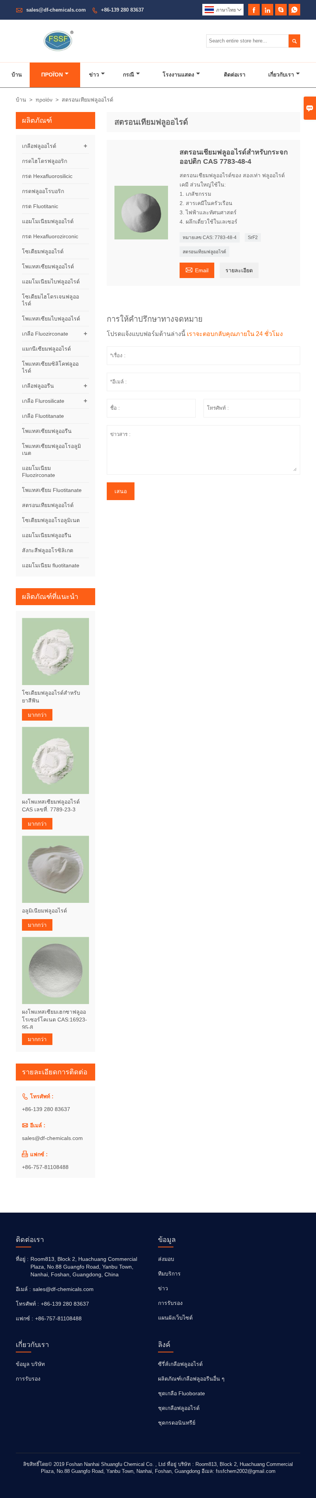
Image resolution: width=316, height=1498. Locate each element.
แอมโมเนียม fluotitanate (50, 565)
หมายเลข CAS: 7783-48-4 (210, 237)
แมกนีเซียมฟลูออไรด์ (46, 349)
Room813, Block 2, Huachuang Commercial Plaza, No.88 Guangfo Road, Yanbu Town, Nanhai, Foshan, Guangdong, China (83, 1266)
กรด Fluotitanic (40, 206)
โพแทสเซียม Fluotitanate (52, 490)
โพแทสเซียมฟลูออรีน (47, 431)
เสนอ (120, 491)
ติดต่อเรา (234, 74)
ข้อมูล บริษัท (30, 1364)
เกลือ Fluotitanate (43, 416)
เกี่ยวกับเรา (281, 74)
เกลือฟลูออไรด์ (39, 146)
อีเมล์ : (23, 1289)
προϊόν (52, 74)
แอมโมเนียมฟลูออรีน (46, 535)
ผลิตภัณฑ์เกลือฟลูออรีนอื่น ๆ (191, 1379)
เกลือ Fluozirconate (45, 334)
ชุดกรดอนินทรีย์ (176, 1423)
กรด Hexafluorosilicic (47, 176)
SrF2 (253, 237)
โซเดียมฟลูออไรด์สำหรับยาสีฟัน (51, 697)
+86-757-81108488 (45, 1167)
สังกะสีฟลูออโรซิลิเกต (47, 550)
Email (196, 269)
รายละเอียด (239, 270)
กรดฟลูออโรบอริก (43, 191)
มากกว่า (37, 715)
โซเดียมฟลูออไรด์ (43, 251)
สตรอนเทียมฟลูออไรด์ (204, 251)
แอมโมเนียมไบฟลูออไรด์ (51, 281)
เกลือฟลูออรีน (38, 386)
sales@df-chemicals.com (56, 10)
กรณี (128, 74)
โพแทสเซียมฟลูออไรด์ (48, 266)
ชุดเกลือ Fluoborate (181, 1393)
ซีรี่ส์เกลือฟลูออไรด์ (180, 1364)
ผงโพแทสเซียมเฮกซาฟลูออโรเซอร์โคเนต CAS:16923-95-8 (54, 1019)
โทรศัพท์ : (27, 1304)
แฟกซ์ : (24, 1318)
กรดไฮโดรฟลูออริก (44, 161)
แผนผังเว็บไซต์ (175, 1318)
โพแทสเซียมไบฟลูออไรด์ (51, 319)
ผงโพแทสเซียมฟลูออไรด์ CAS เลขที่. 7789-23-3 (51, 806)
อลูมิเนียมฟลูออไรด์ (44, 911)
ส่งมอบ (166, 1259)
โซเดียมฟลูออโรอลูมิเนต (51, 520)
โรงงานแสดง (178, 74)
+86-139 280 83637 (122, 10)
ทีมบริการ (169, 1274)
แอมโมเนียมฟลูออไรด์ (48, 221)
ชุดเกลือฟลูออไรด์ (179, 1408)
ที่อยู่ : (22, 1259)
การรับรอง (170, 1303)
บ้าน (17, 74)
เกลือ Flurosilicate (43, 401)
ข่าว (94, 74)
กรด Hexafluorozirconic (50, 236)
